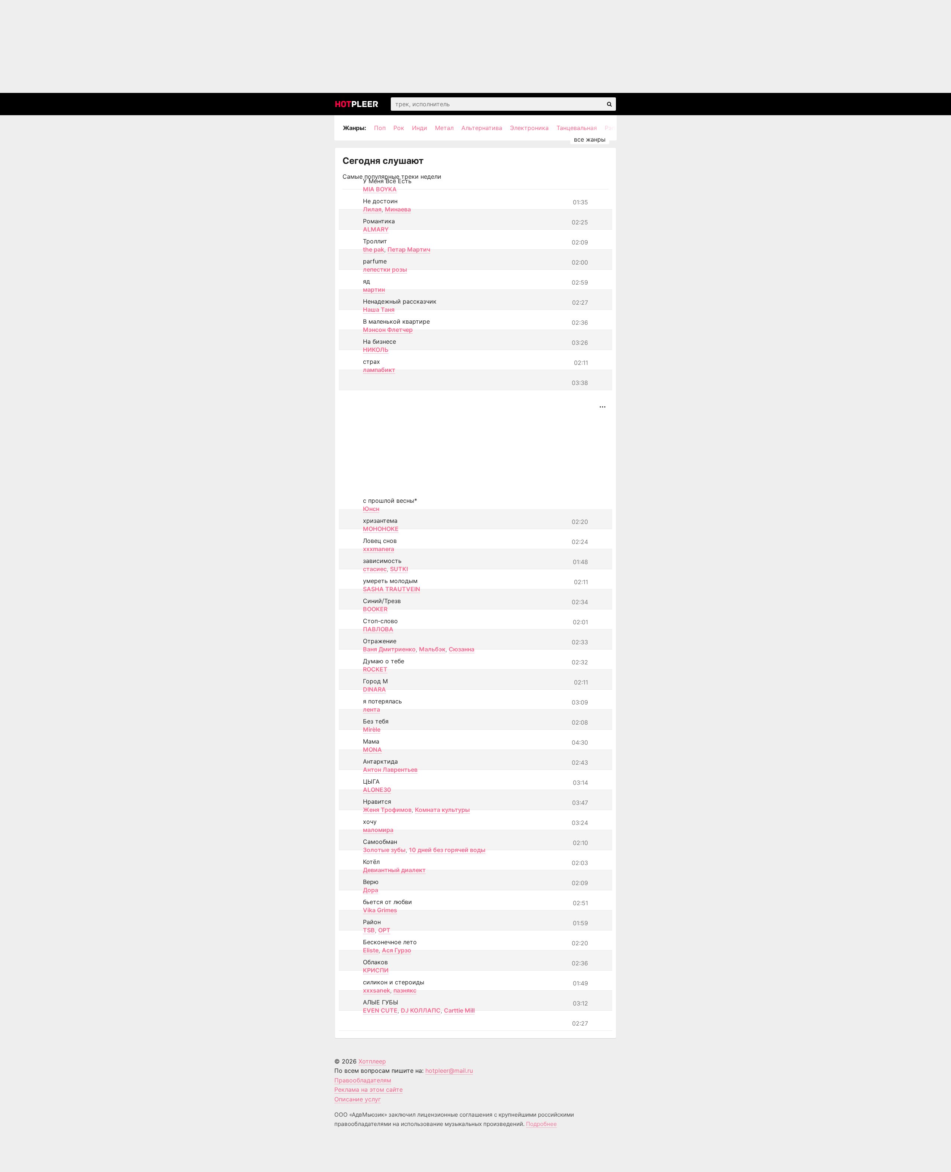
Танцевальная (576, 128)
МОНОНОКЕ (381, 528)
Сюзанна (461, 649)
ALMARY (376, 229)
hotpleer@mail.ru (449, 1070)
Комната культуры (442, 809)
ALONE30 (377, 789)
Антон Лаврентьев (390, 769)
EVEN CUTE (380, 1010)
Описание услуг (357, 1099)
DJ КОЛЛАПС (421, 1010)
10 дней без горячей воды (447, 850)
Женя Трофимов (387, 809)
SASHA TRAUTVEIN (391, 589)
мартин (374, 289)
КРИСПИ (376, 970)
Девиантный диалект (394, 870)
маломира (378, 829)
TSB (369, 930)
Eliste (371, 950)
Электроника (529, 128)
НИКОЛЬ (376, 349)
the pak (373, 249)
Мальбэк (432, 649)
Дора (370, 890)
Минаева (398, 209)
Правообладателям (362, 1080)
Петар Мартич (408, 249)
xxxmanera (378, 549)
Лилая (372, 209)
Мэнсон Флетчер (388, 329)
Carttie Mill (459, 1010)
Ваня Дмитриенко (389, 649)
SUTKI (399, 569)
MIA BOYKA (380, 189)
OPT (384, 930)
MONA (372, 749)
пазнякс (404, 990)
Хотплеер (372, 1061)
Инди (419, 128)
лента (371, 709)
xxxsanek (376, 990)
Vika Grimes (380, 910)
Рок (398, 128)
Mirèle (371, 729)
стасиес (375, 569)
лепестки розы (385, 269)
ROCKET (375, 669)
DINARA (374, 689)
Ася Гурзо (396, 950)
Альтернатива (481, 128)
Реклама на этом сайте (368, 1089)
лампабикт (379, 369)
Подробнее (541, 1123)
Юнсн (371, 508)
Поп (380, 128)
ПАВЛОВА (378, 629)
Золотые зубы (384, 850)
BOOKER (375, 609)
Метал (444, 128)
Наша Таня (379, 309)
